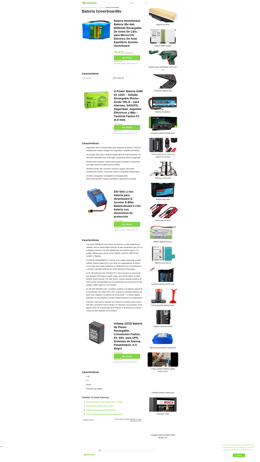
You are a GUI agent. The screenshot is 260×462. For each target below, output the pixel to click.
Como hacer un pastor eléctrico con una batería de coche (128, 420)
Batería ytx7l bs (88, 420)
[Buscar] (146, 2)
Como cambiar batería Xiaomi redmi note (104, 414)
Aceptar (239, 455)
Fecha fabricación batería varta (99, 406)
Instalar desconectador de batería (100, 410)
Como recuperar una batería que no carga (104, 402)
